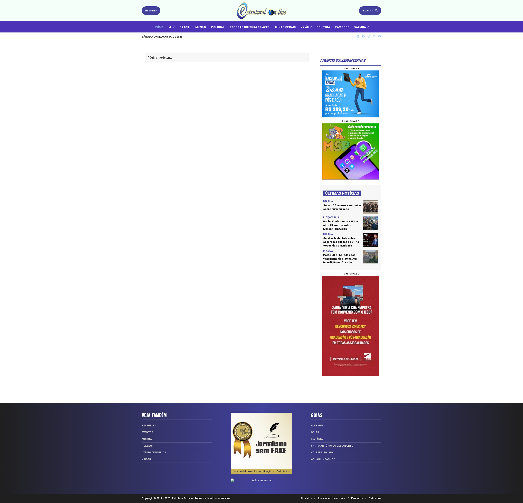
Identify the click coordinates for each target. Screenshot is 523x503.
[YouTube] (379, 36)
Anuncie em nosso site (331, 498)
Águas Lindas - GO (323, 459)
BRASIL (185, 27)
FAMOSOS (342, 27)
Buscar (368, 10)
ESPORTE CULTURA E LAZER (250, 27)
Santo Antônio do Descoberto (332, 445)
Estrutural (150, 425)
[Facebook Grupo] (357, 36)
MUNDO (200, 27)
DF (171, 27)
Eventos (147, 432)
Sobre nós (375, 498)
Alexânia (317, 425)
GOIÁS (305, 27)
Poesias (147, 445)
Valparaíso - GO (322, 452)
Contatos (306, 498)
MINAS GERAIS (285, 27)
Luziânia (317, 439)
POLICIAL (218, 27)
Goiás (315, 432)
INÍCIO (159, 27)
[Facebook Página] (363, 36)
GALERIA (360, 27)
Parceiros (357, 498)
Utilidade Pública (154, 452)
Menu (153, 10)
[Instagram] (369, 36)
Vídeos (146, 459)
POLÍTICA (323, 27)
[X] (374, 36)
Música (147, 439)
